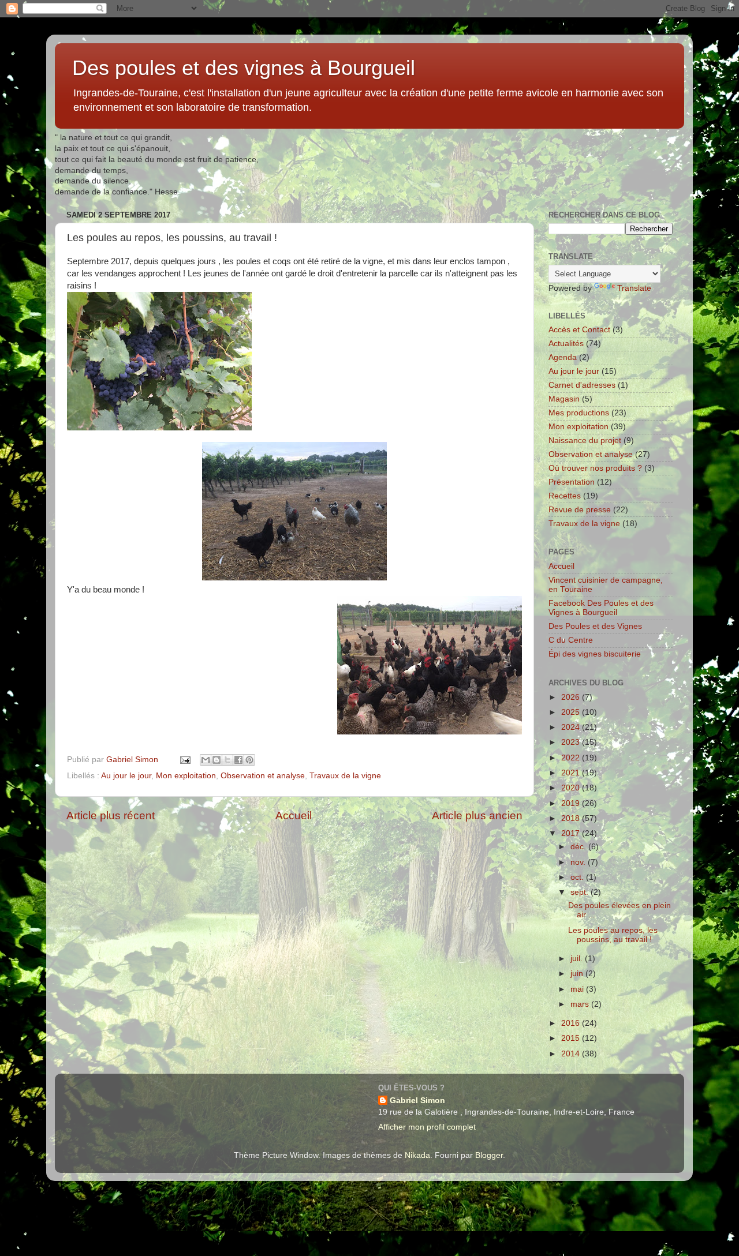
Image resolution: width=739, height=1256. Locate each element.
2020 (571, 787)
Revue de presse (579, 509)
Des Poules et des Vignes (595, 626)
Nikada (417, 1155)
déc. (579, 846)
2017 (571, 833)
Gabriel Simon (417, 1100)
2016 (571, 1023)
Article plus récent (110, 815)
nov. (579, 862)
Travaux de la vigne (345, 775)
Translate (634, 288)
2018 (571, 818)
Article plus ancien (477, 815)
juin (577, 973)
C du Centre (570, 640)
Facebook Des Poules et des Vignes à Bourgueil (601, 608)
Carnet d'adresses (581, 385)
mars (580, 1004)
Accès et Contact (579, 329)
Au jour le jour (126, 775)
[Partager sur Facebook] (238, 760)
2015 (571, 1038)
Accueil (293, 815)
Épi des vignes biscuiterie (594, 654)
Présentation (571, 482)
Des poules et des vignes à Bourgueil (243, 68)
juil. (577, 958)
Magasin (564, 399)
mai (578, 989)
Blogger (489, 1155)
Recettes (564, 496)
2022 (571, 757)
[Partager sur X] (227, 760)
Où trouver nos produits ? (595, 468)
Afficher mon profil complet (427, 1127)
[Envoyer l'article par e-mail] (184, 759)
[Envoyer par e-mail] (205, 760)
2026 (571, 697)
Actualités (566, 343)
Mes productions (578, 412)
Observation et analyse (263, 775)
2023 (571, 742)
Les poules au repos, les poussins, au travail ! (613, 935)
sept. (580, 892)
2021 (571, 772)
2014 (571, 1053)
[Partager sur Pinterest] (249, 760)
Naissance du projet (584, 440)
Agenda (562, 357)
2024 (571, 727)
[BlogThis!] (216, 760)
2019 (571, 803)
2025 (571, 712)
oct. (578, 877)
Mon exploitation (186, 775)
